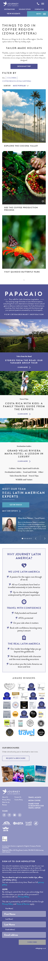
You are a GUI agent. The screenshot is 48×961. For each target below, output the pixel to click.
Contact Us (39, 9)
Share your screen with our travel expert (36, 806)
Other (40, 472)
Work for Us (5, 802)
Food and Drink (30, 472)
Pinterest (9, 815)
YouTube (14, 815)
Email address (10, 930)
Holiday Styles (25, 9)
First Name (9, 909)
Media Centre (34, 800)
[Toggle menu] (42, 3)
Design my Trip (24, 66)
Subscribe (32, 942)
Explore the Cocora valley (21, 146)
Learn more (23, 367)
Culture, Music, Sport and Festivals (24, 468)
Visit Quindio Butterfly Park (22, 272)
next (45, 538)
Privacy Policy (6, 800)
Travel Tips (34, 475)
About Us (5, 797)
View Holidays (13, 13)
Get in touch (16, 504)
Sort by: (7, 85)
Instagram (20, 815)
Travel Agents (34, 797)
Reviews (4, 805)
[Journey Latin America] (10, 3)
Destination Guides (13, 472)
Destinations (9, 9)
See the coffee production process (21, 208)
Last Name (9, 919)
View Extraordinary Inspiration (24, 314)
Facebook (4, 815)
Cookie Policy (19, 800)
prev (36, 538)
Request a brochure (15, 758)
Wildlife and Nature (24, 479)
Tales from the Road (18, 475)
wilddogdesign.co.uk (40, 948)
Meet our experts (10, 511)
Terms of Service (23, 903)
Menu (38, 14)
